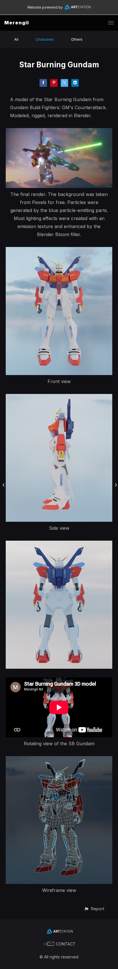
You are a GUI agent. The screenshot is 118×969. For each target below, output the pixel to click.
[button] (94, 909)
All (16, 39)
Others (76, 39)
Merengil (16, 22)
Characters (45, 39)
